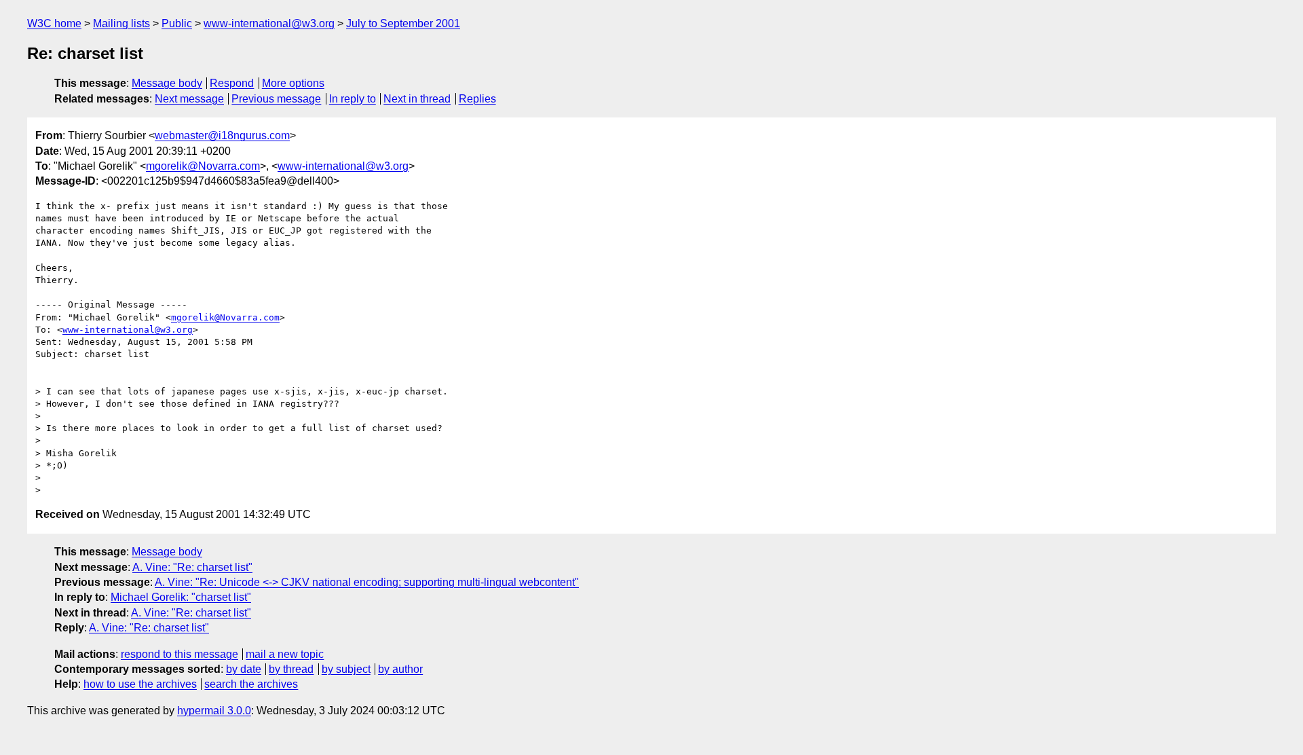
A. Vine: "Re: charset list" (192, 567)
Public (177, 23)
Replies (477, 99)
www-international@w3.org (269, 23)
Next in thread (417, 99)
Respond (232, 83)
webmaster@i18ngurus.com (222, 135)
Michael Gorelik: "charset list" (181, 597)
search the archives (251, 684)
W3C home (54, 23)
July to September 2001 (403, 23)
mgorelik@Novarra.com (203, 166)
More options (293, 83)
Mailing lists (121, 23)
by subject (346, 669)
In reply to (352, 99)
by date (243, 669)
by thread (291, 669)
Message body (167, 83)
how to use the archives (140, 684)
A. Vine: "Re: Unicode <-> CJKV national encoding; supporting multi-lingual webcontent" (367, 582)
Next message (189, 99)
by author (400, 669)
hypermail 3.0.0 (214, 710)
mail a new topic (285, 654)
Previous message (276, 99)
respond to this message (179, 654)
